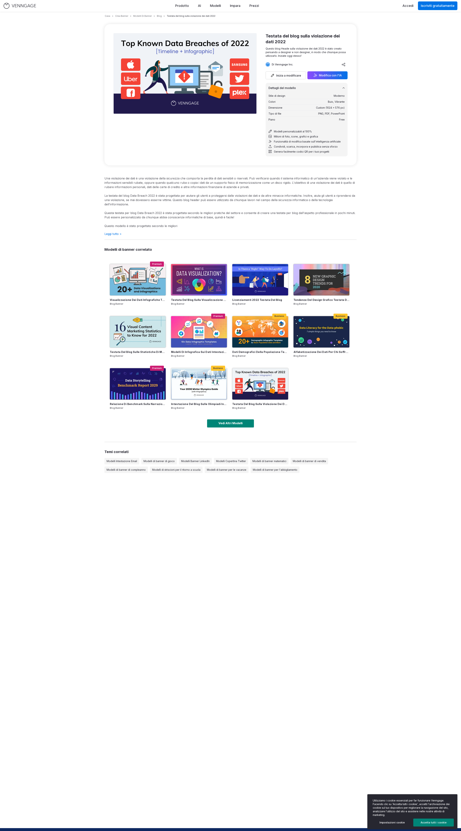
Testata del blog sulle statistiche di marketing (138, 351)
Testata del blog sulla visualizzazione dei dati (199, 299)
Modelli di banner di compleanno (126, 469)
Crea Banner (121, 16)
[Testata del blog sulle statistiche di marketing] (138, 331)
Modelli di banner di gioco (159, 461)
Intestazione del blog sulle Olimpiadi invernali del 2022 (199, 404)
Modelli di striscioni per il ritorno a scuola (176, 469)
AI (199, 6)
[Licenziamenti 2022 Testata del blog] (260, 279)
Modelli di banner (142, 16)
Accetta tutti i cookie (434, 822)
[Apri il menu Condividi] (344, 64)
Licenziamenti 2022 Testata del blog (257, 299)
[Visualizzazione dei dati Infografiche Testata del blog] (138, 279)
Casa (107, 16)
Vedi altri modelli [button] (230, 423)
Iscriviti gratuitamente (438, 6)
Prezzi (254, 6)
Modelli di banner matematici (269, 461)
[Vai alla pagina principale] (20, 6)
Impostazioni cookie (392, 822)
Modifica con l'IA (330, 75)
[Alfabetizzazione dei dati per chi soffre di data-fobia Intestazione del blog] (321, 331)
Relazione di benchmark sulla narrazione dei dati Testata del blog (138, 404)
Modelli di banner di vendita (309, 461)
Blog (159, 16)
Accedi (407, 6)
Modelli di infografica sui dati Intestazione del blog (199, 351)
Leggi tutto (113, 233)
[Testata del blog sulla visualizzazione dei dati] (199, 279)
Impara (235, 6)
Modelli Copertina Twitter (231, 461)
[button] (286, 75)
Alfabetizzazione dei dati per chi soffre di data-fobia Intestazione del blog (321, 351)
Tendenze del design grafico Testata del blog (321, 299)
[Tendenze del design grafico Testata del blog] (321, 279)
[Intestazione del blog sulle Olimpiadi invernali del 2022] (199, 384)
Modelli (215, 6)
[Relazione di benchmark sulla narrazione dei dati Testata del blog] (138, 384)
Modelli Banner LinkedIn (195, 461)
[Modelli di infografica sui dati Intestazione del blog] (199, 331)
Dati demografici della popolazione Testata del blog (260, 351)
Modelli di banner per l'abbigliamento (275, 469)
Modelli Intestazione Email (122, 461)
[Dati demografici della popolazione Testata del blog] (260, 331)
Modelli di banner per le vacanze (226, 469)
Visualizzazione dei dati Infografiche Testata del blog (138, 299)
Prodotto (182, 6)
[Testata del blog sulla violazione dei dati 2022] (260, 384)
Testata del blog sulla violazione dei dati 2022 (260, 404)
